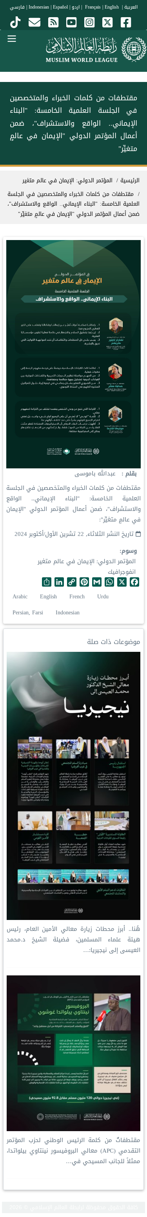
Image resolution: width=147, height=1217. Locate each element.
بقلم (130, 473)
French (77, 596)
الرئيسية (130, 180)
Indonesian (39, 7)
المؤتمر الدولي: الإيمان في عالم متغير (87, 561)
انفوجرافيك (122, 571)
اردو (76, 7)
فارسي (17, 7)
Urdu (103, 596)
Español (60, 7)
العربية (131, 7)
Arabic (20, 596)
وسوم (129, 551)
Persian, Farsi (28, 612)
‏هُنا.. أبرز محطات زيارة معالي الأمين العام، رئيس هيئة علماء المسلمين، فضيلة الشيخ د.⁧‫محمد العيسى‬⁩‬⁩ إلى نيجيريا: (73, 939)
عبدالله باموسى (95, 473)
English (48, 596)
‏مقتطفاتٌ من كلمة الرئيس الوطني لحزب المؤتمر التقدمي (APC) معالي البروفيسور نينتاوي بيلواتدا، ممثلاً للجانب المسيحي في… (73, 1151)
